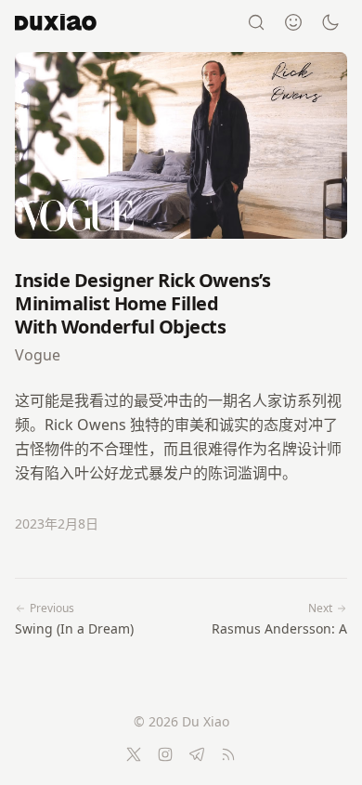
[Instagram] (165, 754)
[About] (293, 22)
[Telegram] (196, 754)
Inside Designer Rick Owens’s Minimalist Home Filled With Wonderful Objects (142, 303)
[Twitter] (133, 754)
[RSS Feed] (228, 754)
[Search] (256, 22)
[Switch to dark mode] (330, 22)
